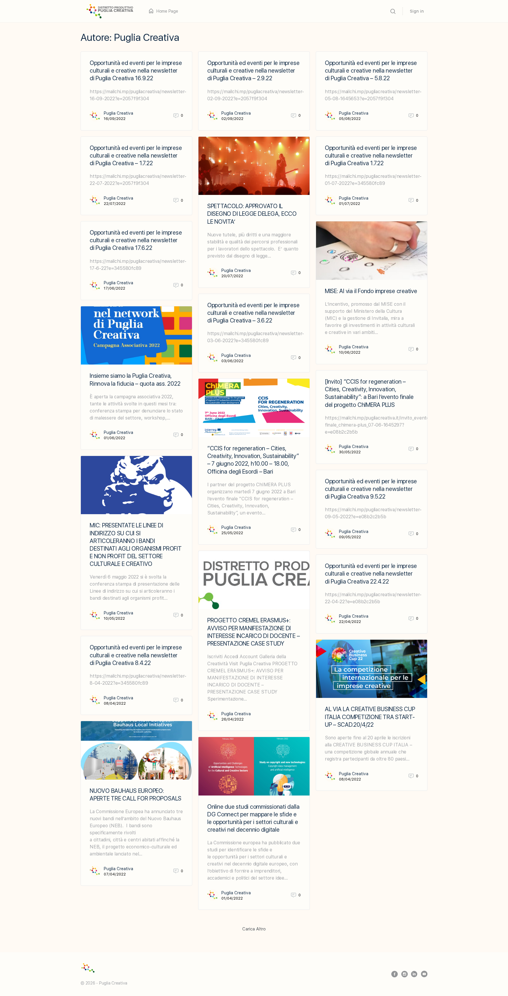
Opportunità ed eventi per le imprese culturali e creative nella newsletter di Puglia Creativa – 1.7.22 (136, 155)
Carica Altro (254, 929)
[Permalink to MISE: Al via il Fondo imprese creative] (371, 250)
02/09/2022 (232, 118)
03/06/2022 (232, 361)
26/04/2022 (232, 719)
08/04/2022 (115, 703)
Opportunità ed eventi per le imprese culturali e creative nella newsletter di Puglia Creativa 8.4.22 (136, 655)
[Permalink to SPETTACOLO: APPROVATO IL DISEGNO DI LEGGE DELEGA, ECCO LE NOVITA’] (254, 166)
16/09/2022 (115, 118)
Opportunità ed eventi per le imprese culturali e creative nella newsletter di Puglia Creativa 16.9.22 (136, 70)
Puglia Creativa (118, 113)
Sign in (417, 11)
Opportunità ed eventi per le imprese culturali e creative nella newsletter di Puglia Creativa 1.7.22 (371, 155)
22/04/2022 (350, 621)
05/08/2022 (350, 118)
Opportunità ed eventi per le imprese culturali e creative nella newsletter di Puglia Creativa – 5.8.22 (371, 70)
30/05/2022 (350, 452)
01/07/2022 (349, 203)
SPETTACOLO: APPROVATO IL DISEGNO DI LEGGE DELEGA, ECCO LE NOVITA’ (252, 214)
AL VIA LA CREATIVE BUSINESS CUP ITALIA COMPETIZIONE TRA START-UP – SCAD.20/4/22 (370, 717)
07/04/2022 (115, 874)
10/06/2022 (349, 352)
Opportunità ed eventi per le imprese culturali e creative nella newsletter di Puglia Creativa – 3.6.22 (253, 313)
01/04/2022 (232, 898)
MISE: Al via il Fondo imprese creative (371, 291)
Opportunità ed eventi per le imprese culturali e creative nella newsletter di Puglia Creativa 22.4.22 (371, 573)
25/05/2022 (232, 533)
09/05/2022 (350, 537)
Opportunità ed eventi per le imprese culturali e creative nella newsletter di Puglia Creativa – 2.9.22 (253, 70)
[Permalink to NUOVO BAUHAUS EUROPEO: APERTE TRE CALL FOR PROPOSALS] (136, 750)
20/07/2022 (232, 276)
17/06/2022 (114, 288)
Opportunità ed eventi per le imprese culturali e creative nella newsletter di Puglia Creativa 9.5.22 (371, 489)
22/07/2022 (115, 203)
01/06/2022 (114, 438)
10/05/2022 (114, 618)
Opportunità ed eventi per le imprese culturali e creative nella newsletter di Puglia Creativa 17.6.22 (136, 240)
